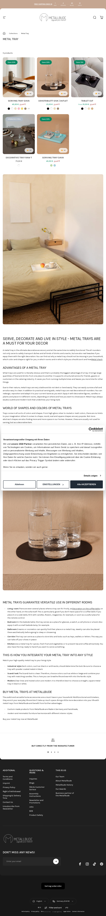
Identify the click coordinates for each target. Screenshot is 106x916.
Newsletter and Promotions (36, 801)
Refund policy (26, 911)
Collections (13, 33)
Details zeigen (90, 476)
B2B (31, 811)
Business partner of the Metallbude (65, 794)
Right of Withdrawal (12, 791)
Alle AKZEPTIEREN (86, 484)
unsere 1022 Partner (21, 444)
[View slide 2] (51, 752)
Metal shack (96, 359)
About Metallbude (64, 781)
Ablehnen (19, 484)
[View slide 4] (58, 752)
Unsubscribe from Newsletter (11, 807)
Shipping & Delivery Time (12, 796)
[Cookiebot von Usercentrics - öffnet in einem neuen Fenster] (91, 429)
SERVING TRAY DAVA (19, 100)
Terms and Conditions (8, 777)
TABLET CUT (87, 100)
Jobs (31, 807)
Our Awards (61, 789)
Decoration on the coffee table (86, 609)
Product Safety (36, 815)
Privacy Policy (9, 787)
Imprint (6, 783)
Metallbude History (64, 785)
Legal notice (67, 911)
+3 (29, 108)
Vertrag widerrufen (53, 886)
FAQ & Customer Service (37, 788)
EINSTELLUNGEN (51, 484)
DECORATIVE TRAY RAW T (19, 157)
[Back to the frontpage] (4, 33)
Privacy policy (35, 911)
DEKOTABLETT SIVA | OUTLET (53, 100)
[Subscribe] (56, 861)
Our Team (60, 776)
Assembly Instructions (35, 794)
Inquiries (33, 779)
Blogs (31, 783)
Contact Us (8, 802)
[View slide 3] (54, 752)
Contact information (78, 911)
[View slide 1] (48, 752)
